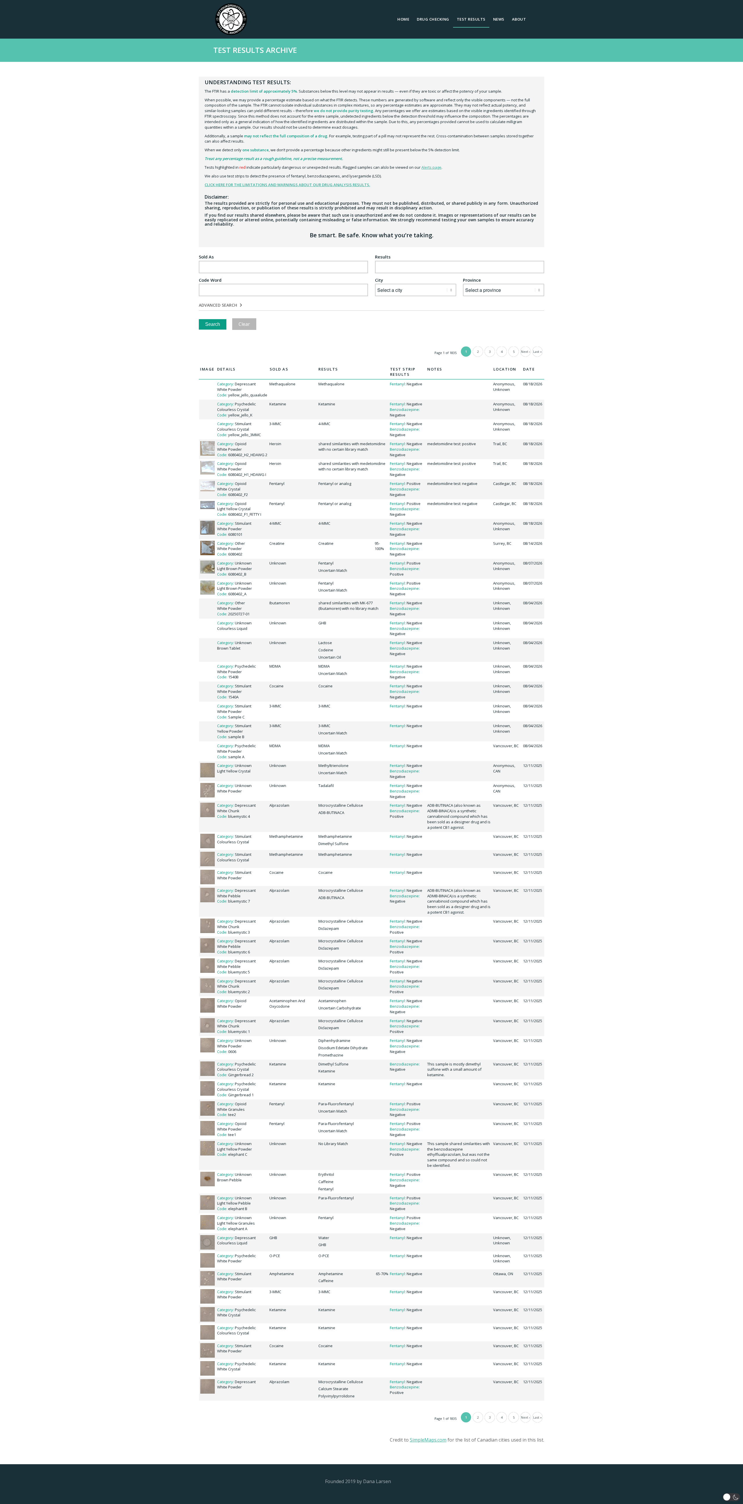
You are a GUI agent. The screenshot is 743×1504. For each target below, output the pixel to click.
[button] (731, 1497)
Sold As (206, 257)
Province (472, 280)
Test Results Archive (255, 50)
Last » (537, 351)
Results (383, 257)
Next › (525, 351)
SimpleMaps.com (428, 1440)
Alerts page (431, 167)
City (379, 280)
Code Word (210, 280)
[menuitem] (403, 19)
